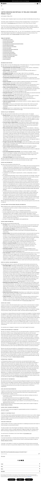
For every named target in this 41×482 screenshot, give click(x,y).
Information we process (8, 39)
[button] (39, 1)
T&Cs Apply (3, 456)
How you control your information (9, 46)
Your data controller (7, 57)
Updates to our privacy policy (9, 56)
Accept (29, 479)
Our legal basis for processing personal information (13, 43)
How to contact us (6, 59)
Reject (20, 479)
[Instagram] (19, 460)
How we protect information (8, 52)
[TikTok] (22, 460)
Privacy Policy (29, 476)
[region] (20, 477)
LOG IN (35, 3)
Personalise (12, 479)
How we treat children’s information (10, 54)
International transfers (7, 50)
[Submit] (39, 453)
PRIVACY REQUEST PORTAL (25, 275)
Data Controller (16, 34)
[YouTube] (21, 460)
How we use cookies (7, 47)
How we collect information (8, 41)
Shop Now (27, 1)
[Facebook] (18, 460)
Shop (2, 466)
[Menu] (1, 5)
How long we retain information (9, 53)
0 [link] (37, 3)
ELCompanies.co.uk (12, 23)
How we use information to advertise (10, 49)
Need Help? (3, 471)
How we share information (8, 45)
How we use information (8, 42)
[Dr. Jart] (3, 3)
